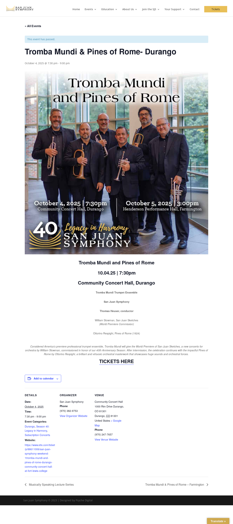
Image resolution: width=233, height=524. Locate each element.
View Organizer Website (73, 416)
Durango (30, 426)
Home (76, 9)
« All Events (33, 26)
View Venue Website (106, 439)
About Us (128, 9)
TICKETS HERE (116, 361)
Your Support (173, 9)
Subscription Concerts (37, 435)
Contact (195, 9)
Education (107, 9)
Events (89, 9)
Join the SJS (149, 9)
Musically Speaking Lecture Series (51, 484)
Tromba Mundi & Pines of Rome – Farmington (175, 484)
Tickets (216, 9)
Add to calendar (44, 378)
